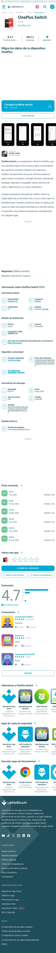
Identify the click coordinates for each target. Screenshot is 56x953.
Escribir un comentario (28, 568)
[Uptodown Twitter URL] (13, 836)
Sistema (38, 301)
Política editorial (8, 859)
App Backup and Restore (25, 707)
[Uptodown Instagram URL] (18, 836)
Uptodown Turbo (12, 908)
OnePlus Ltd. (24, 25)
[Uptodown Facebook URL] (28, 836)
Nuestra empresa (9, 855)
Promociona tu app (10, 899)
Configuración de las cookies (14, 935)
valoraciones (9, 40)
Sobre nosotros (8, 851)
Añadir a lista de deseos (15, 575)
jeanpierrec (19, 635)
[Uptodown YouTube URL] (3, 836)
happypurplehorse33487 (25, 654)
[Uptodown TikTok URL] (8, 836)
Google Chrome (25, 782)
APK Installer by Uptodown (25, 745)
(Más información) (15, 343)
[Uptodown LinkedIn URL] (23, 836)
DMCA (4, 944)
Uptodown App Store (9, 707)
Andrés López (14, 153)
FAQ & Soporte (8, 912)
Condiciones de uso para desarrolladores (20, 939)
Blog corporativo (9, 872)
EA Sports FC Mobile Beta (40, 1)
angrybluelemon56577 (24, 617)
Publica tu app (7, 895)
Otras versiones (28, 116)
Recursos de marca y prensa (14, 868)
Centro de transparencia (12, 864)
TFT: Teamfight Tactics (12, 1)
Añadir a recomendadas (42, 575)
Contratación (7, 876)
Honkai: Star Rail (26, 1)
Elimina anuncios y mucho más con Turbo (26, 96)
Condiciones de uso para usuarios (16, 926)
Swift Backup (42, 706)
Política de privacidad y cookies (15, 931)
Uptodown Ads (8, 903)
